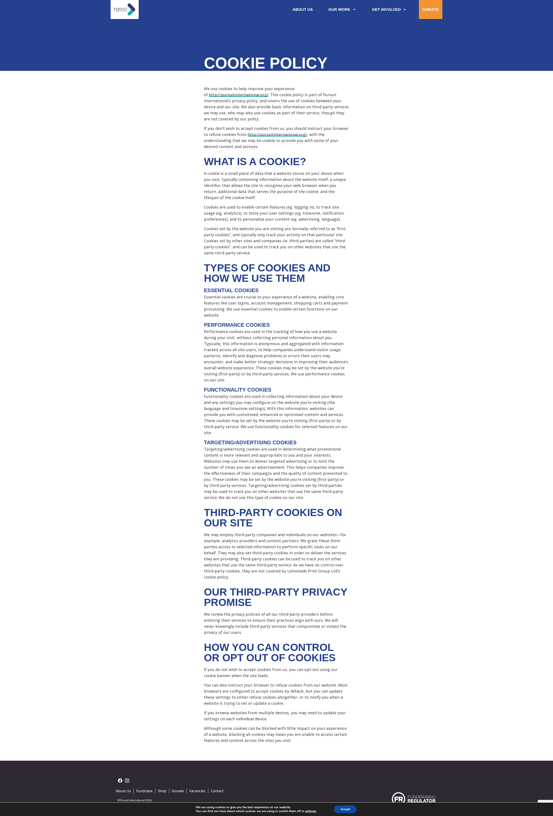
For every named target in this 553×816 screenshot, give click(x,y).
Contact (217, 791)
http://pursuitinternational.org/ (238, 94)
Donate (178, 791)
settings (310, 811)
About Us (123, 791)
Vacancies (197, 791)
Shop (162, 791)
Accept (345, 809)
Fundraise (144, 791)
